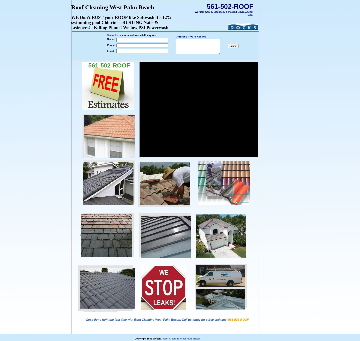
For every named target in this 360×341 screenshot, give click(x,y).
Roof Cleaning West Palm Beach (157, 319)
